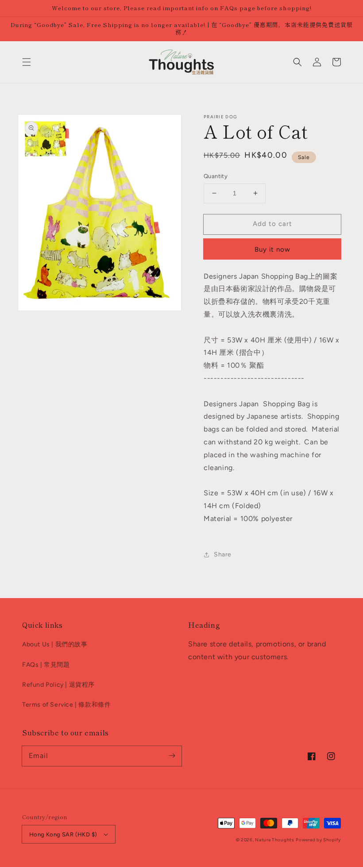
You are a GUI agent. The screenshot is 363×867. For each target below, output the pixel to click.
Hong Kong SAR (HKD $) (63, 834)
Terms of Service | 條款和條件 (66, 704)
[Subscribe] (172, 756)
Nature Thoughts (274, 840)
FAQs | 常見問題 (46, 665)
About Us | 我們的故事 (55, 644)
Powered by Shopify (318, 840)
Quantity (216, 176)
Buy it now (272, 249)
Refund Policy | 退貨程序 (58, 684)
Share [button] (223, 554)
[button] (26, 62)
